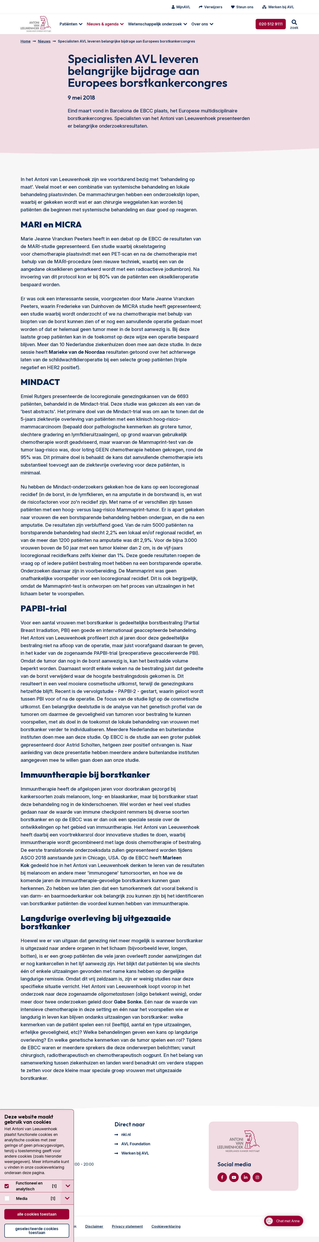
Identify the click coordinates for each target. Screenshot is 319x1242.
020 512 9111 (271, 24)
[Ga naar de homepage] (238, 1141)
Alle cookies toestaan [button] (36, 1214)
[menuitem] (68, 24)
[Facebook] (222, 1177)
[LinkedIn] (245, 1177)
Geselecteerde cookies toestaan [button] (36, 1230)
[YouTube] (234, 1177)
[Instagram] (257, 1177)
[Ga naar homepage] (36, 24)
